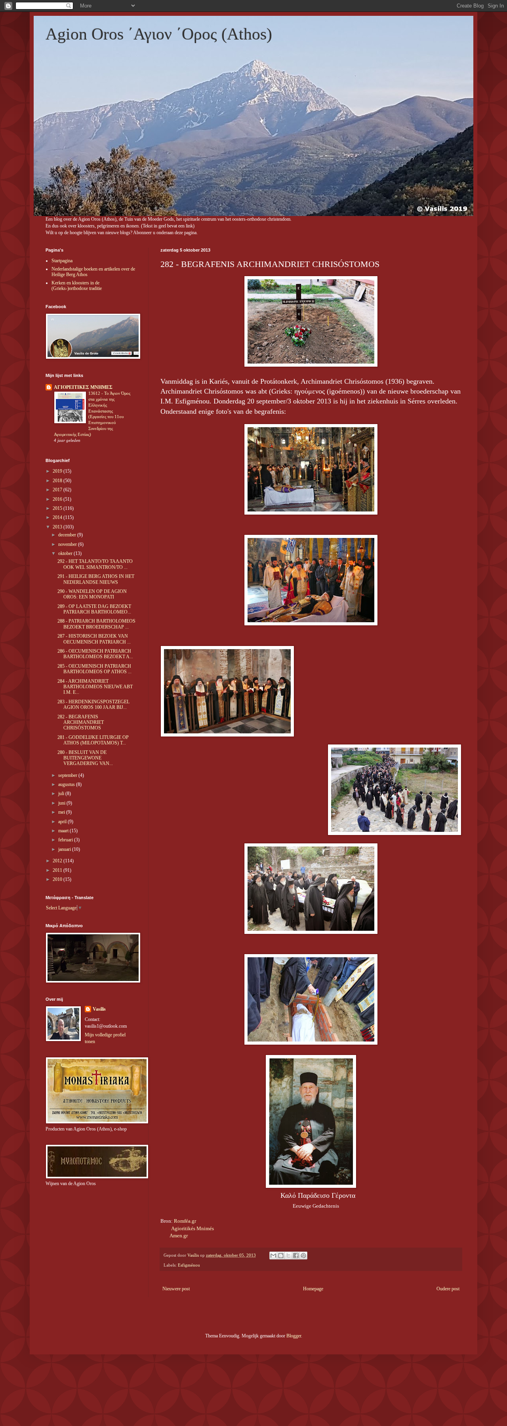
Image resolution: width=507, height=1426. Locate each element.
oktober (66, 553)
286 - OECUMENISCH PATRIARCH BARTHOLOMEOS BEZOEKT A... (95, 653)
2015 (58, 508)
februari (66, 840)
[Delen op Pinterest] (303, 1255)
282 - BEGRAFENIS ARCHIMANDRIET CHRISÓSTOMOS (80, 722)
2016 (58, 499)
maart (64, 830)
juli (61, 793)
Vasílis (99, 1009)
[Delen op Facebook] (296, 1255)
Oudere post (447, 1289)
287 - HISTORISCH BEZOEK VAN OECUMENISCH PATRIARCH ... (94, 638)
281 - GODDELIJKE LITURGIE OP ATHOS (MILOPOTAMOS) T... (93, 740)
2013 (58, 527)
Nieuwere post (176, 1289)
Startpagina (61, 260)
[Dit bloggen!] (281, 1255)
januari (65, 849)
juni (62, 803)
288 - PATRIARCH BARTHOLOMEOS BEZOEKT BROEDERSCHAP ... (96, 623)
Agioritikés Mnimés (192, 1228)
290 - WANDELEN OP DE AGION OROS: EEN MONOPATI (92, 594)
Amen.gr (179, 1236)
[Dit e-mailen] (273, 1255)
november (68, 544)
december (67, 535)
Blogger (293, 1336)
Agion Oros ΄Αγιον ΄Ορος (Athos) (159, 34)
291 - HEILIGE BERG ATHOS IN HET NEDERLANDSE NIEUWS (95, 579)
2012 (58, 861)
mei (62, 812)
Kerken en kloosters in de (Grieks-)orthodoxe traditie (76, 285)
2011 (58, 870)
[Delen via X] (288, 1255)
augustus (67, 784)
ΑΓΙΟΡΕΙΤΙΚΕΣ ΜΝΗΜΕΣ (83, 387)
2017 (58, 489)
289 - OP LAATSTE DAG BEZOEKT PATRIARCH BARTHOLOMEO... (94, 609)
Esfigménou (189, 1265)
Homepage (313, 1289)
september (68, 775)
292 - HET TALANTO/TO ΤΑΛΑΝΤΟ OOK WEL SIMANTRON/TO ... (95, 564)
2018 (58, 480)
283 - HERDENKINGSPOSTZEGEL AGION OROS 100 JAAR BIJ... (93, 704)
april (63, 821)
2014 (58, 517)
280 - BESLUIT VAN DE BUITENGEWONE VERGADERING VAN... (85, 758)
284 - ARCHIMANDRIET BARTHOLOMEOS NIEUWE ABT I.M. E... (95, 686)
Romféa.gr (185, 1221)
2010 (58, 879)
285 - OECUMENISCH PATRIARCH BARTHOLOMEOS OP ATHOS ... (94, 668)
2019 (58, 471)
